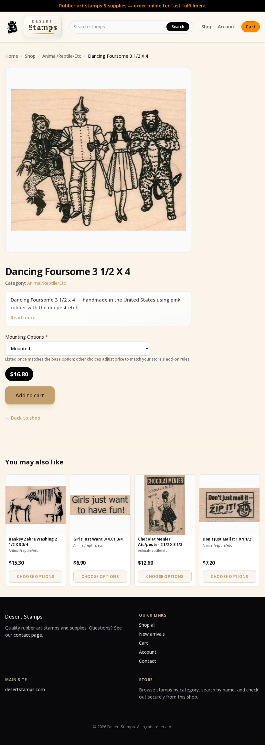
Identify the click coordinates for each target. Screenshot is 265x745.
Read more (23, 317)
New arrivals (152, 634)
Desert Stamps (24, 616)
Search (178, 26)
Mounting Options (26, 337)
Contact (147, 661)
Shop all (147, 625)
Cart (251, 27)
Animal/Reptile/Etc (61, 56)
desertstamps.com (25, 689)
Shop (207, 27)
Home (11, 56)
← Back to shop (22, 418)
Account (227, 27)
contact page (28, 635)
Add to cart (30, 395)
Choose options (35, 576)
